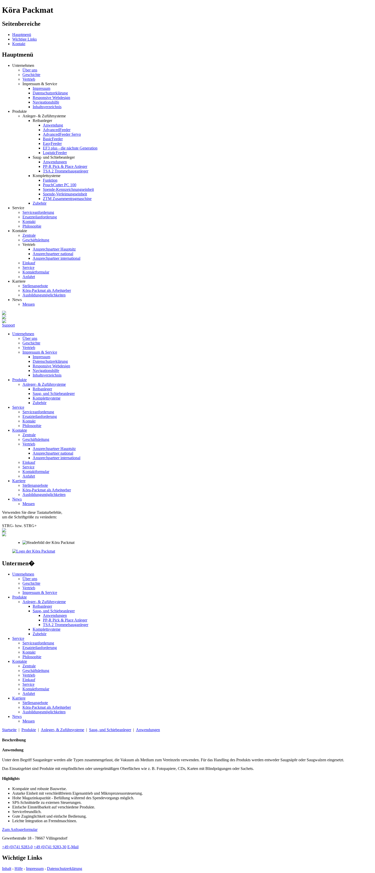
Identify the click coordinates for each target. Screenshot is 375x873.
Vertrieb (28, 79)
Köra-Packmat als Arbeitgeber (46, 290)
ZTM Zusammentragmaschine (67, 198)
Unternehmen (23, 334)
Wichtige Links (24, 39)
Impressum (41, 88)
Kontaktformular (35, 272)
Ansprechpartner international (56, 258)
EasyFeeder (52, 143)
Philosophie (31, 226)
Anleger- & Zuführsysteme (44, 384)
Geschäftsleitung (35, 240)
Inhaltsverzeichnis (47, 107)
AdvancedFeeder (56, 130)
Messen (28, 304)
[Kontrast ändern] (4, 531)
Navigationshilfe (46, 102)
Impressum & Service (39, 352)
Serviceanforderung (38, 212)
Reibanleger (42, 389)
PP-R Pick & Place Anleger (65, 166)
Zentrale (29, 235)
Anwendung (53, 125)
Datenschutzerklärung (50, 93)
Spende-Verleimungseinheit (65, 194)
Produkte (19, 380)
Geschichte (31, 74)
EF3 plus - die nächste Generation (70, 148)
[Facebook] (4, 313)
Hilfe (19, 868)
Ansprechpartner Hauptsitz (54, 249)
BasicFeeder (53, 139)
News (17, 499)
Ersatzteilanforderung (39, 217)
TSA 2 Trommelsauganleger (65, 171)
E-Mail (73, 847)
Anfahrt (28, 277)
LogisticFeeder (55, 153)
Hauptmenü (21, 34)
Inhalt (6, 868)
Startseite (9, 730)
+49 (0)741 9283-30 (50, 847)
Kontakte (19, 430)
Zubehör (39, 203)
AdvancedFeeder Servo (62, 134)
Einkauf (28, 263)
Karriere (19, 481)
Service (28, 267)
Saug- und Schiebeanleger (54, 393)
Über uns (29, 70)
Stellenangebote (35, 286)
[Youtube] (4, 321)
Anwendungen (55, 162)
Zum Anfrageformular (20, 829)
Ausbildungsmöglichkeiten (44, 295)
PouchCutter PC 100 (59, 185)
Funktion (50, 180)
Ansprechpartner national (53, 254)
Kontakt (18, 44)
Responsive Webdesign (51, 97)
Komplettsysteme (46, 398)
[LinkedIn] (4, 317)
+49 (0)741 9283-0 (17, 847)
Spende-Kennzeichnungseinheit (68, 189)
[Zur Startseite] (33, 551)
